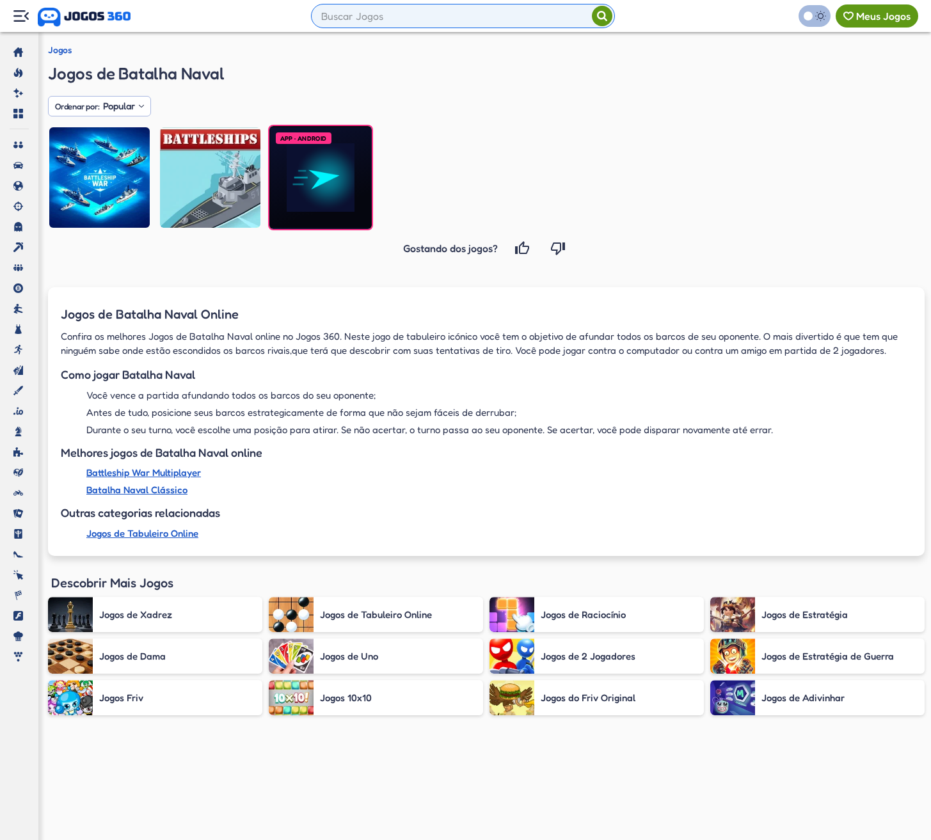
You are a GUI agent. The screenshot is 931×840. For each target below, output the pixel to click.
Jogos (60, 50)
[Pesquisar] (602, 16)
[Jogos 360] (84, 17)
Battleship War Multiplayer (143, 472)
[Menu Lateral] (20, 16)
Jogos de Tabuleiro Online (142, 533)
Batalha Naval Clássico (136, 490)
